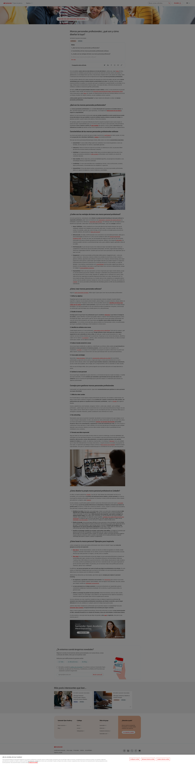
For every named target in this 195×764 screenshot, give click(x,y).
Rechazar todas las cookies (148, 759)
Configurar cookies (134, 759)
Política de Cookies (33, 762)
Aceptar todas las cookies (163, 759)
